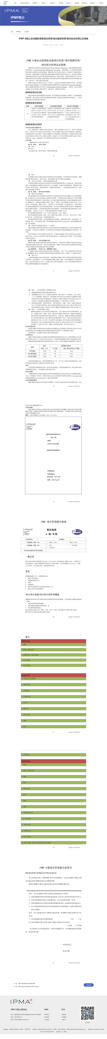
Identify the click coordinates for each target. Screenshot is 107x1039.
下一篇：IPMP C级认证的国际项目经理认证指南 (25, 986)
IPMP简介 (18, 31)
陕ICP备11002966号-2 (94, 1029)
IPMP (46, 1009)
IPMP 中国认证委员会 (19, 1009)
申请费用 (64, 1017)
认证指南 (26, 31)
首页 (12, 31)
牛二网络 (64, 1031)
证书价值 (46, 1017)
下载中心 (64, 1019)
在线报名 (64, 1014)
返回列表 (88, 985)
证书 (63, 1009)
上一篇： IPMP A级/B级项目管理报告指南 (24, 983)
